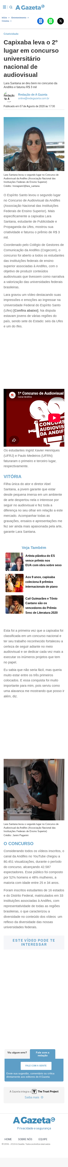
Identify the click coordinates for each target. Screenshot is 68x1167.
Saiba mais (32, 1097)
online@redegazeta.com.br (33, 98)
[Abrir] (4, 7)
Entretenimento (18, 18)
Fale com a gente (36, 1065)
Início (4, 18)
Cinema (5, 21)
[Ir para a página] (29, 7)
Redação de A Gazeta (32, 94)
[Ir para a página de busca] (11, 7)
